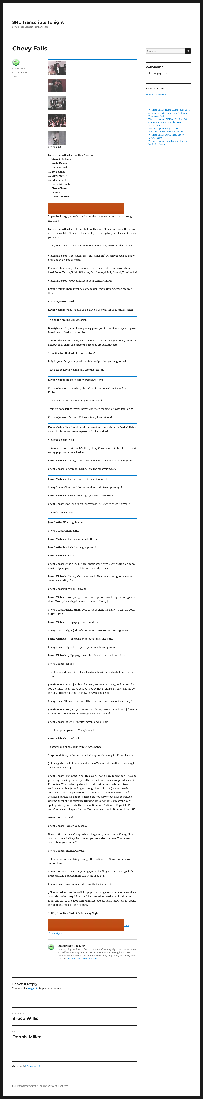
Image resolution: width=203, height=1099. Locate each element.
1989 (14, 76)
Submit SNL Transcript (157, 95)
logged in (32, 988)
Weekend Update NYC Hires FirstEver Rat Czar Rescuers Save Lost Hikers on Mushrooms (167, 122)
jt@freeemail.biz (33, 1066)
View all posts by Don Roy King (82, 959)
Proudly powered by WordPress (53, 1086)
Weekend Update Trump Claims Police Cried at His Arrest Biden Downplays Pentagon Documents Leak (169, 113)
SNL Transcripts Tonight (38, 22)
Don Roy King (19, 68)
